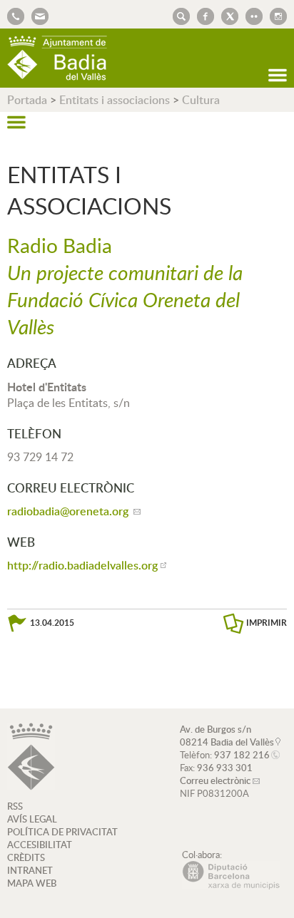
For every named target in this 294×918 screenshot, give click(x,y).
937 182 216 (242, 754)
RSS (15, 806)
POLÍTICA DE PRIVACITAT (62, 831)
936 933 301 (225, 767)
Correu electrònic (215, 780)
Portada (27, 100)
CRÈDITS (26, 857)
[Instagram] (275, 15)
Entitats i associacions (114, 100)
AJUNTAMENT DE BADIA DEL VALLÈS (57, 58)
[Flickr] (250, 15)
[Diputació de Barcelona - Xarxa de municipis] (231, 886)
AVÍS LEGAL (32, 819)
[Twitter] (226, 15)
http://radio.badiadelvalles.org (82, 565)
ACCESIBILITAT (39, 844)
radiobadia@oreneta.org (69, 511)
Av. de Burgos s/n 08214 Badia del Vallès (227, 735)
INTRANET (30, 870)
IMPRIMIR (266, 623)
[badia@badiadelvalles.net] (36, 15)
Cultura (201, 100)
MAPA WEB (31, 883)
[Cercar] (178, 15)
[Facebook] (202, 15)
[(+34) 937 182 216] (15, 15)
